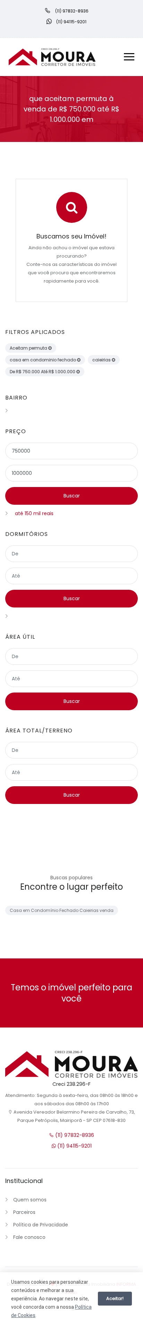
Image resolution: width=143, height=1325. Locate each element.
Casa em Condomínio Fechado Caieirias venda (61, 910)
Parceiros (24, 1212)
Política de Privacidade (40, 1224)
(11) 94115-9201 (74, 1145)
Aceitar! (115, 1298)
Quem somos (30, 1199)
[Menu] (129, 57)
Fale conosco (29, 1237)
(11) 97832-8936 (74, 1135)
